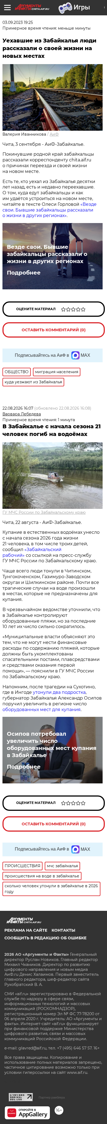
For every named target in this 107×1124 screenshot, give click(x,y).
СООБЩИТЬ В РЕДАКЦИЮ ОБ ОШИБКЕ (45, 937)
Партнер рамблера (52, 1097)
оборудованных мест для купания (41, 709)
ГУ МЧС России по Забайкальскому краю (44, 512)
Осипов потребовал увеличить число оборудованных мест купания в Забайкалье (52, 744)
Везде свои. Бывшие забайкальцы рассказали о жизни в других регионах (47, 254)
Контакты (63, 930)
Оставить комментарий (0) (54, 329)
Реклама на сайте (25, 930)
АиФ (54, 134)
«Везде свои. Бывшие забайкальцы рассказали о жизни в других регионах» (49, 210)
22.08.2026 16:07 (17, 408)
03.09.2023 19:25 (17, 22)
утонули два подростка (59, 692)
